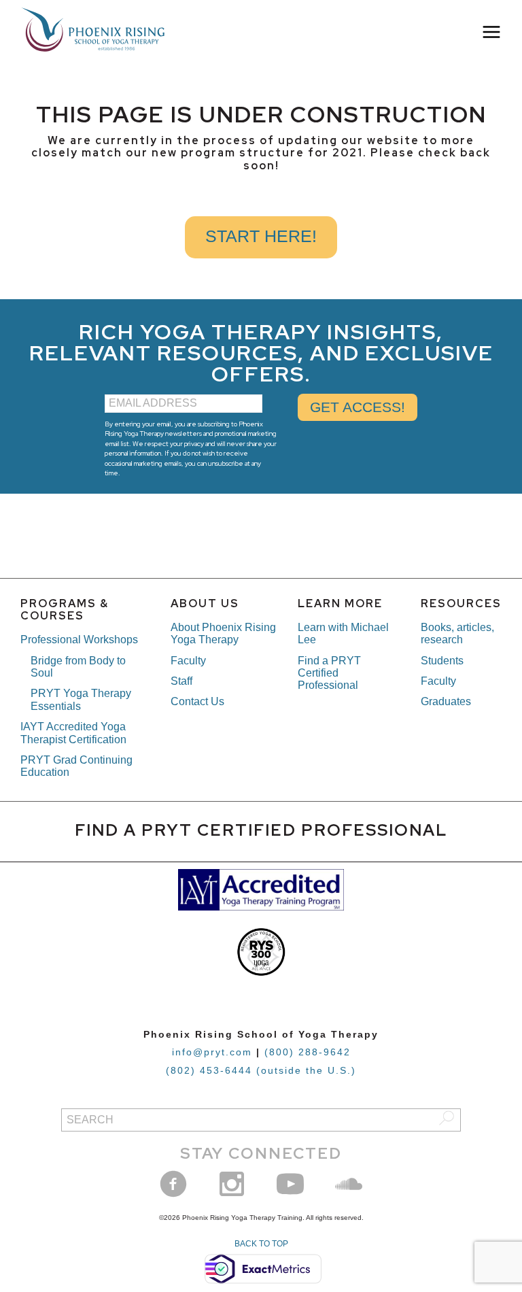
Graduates (446, 701)
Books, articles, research (457, 633)
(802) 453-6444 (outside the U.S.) (261, 1070)
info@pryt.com (212, 1052)
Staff (181, 681)
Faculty (188, 660)
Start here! (261, 235)
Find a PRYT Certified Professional (329, 673)
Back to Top (261, 1243)
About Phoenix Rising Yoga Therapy (223, 633)
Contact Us (197, 701)
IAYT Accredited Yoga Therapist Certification (73, 733)
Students (442, 660)
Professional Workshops (79, 639)
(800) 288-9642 (307, 1052)
